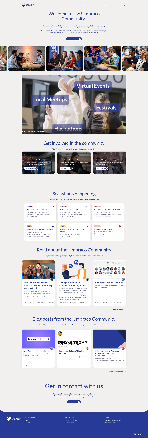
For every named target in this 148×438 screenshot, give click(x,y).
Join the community (73, 39)
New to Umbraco (30, 168)
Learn (93, 5)
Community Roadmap (71, 420)
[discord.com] (141, 435)
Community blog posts (120, 371)
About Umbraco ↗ (110, 422)
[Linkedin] (135, 435)
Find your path (65, 168)
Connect (83, 5)
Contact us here (100, 325)
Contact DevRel (73, 402)
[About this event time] (46, 212)
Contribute (104, 5)
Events (73, 5)
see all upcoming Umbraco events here (86, 200)
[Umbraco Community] (28, 5)
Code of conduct (69, 422)
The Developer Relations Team (113, 420)
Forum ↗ (27, 420)
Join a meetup (101, 168)
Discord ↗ (27, 422)
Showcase (115, 5)
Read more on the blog (119, 309)
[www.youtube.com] (132, 435)
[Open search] (124, 5)
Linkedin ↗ (27, 425)
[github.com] (138, 435)
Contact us (108, 425)
